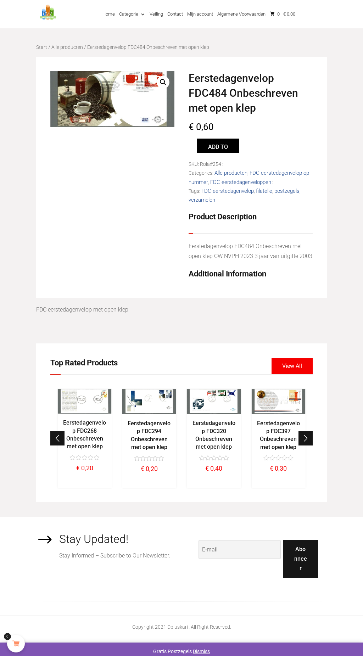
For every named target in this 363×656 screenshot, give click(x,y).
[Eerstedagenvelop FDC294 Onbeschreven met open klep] (149, 412)
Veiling (156, 14)
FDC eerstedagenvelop (227, 191)
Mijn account (200, 14)
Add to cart (218, 148)
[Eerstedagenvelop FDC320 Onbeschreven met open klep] (214, 412)
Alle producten (67, 47)
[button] (305, 438)
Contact (175, 14)
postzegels (287, 191)
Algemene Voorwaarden (241, 14)
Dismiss (201, 651)
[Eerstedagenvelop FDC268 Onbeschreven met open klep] (84, 412)
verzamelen (202, 200)
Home (108, 14)
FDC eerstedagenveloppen (240, 182)
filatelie (264, 191)
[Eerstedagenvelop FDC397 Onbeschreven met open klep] (278, 412)
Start (41, 47)
